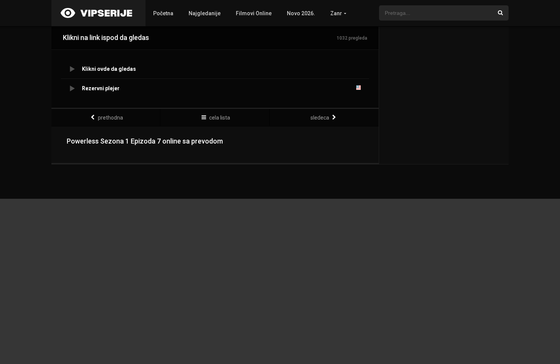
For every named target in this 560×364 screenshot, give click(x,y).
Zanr (336, 13)
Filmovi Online (254, 13)
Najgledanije (205, 13)
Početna (163, 13)
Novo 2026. (301, 13)
